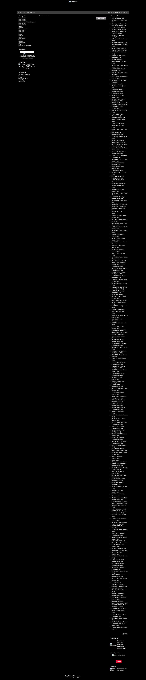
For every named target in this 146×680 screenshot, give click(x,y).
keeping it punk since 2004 (73, 677)
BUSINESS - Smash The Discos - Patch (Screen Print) (118, 185)
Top (19, 12)
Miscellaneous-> (22, 29)
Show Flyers (21, 42)
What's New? (23, 62)
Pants (20, 37)
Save (119, 661)
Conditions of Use (23, 78)
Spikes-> (20, 27)
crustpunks (78, 676)
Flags (20, 44)
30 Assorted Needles (117, 294)
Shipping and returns (24, 74)
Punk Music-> (22, 38)
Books (20, 33)
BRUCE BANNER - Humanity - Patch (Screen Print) (119, 61)
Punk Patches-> (22, 20)
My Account (118, 12)
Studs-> (20, 26)
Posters (20, 41)
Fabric (20, 34)
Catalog (23, 12)
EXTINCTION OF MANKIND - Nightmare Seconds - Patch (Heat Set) (119, 584)
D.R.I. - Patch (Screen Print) (119, 204)
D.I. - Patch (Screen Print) (119, 509)
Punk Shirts (21, 18)
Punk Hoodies (22, 19)
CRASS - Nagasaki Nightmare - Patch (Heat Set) (118, 85)
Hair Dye (20, 35)
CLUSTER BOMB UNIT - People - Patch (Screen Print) (119, 119)
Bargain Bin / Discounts (24, 45)
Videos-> (20, 39)
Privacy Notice (22, 75)
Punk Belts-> (22, 30)
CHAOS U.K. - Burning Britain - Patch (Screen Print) (118, 125)
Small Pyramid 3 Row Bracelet (27, 67)
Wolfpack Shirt (31, 12)
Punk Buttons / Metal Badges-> (27, 22)
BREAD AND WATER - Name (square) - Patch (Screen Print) (118, 336)
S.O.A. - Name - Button (118, 27)
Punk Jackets (22, 23)
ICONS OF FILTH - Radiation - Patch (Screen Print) (119, 589)
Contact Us (21, 81)
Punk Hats (21, 31)
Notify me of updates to (121, 644)
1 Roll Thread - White (117, 93)
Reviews (113, 666)
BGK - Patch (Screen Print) (119, 300)
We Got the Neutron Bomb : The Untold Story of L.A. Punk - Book (119, 623)
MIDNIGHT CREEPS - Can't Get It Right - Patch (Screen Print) (119, 44)
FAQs (20, 77)
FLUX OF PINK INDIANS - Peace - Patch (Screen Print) (119, 610)
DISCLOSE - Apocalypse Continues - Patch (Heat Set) (119, 208)
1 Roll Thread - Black (117, 170)
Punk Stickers (22, 24)
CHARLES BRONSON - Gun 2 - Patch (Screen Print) (118, 311)
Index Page (21, 80)
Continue (101, 18)
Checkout (125, 12)
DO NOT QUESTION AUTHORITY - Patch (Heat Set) (119, 20)
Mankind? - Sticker (117, 33)
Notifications (114, 638)
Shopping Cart (110, 12)
